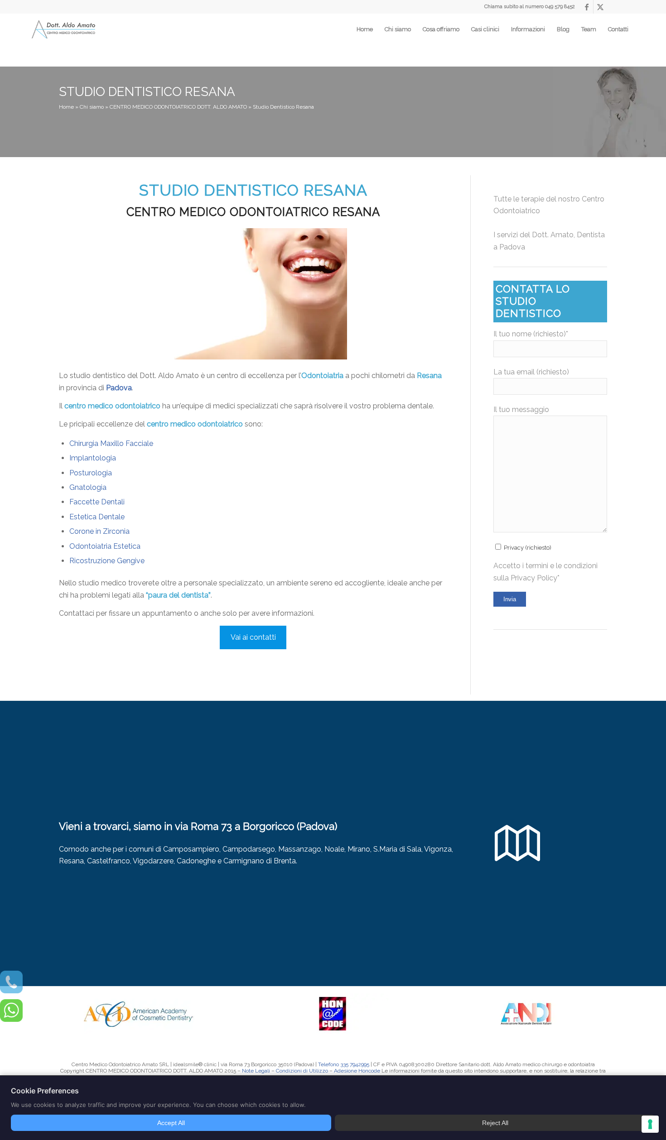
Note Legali (256, 1071)
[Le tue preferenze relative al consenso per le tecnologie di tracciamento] (650, 1124)
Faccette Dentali (97, 502)
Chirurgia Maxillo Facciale (111, 443)
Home (66, 107)
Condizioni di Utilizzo (302, 1071)
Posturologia (90, 473)
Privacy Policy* (535, 578)
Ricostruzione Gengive (107, 560)
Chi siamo (92, 107)
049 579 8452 (560, 7)
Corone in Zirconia (99, 531)
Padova (119, 387)
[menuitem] (365, 29)
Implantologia (92, 458)
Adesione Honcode (357, 1071)
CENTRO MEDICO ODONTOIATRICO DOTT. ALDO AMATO (178, 107)
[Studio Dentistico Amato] (63, 29)
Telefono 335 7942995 (343, 1064)
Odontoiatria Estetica (104, 546)
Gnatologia (87, 487)
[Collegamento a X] (600, 7)
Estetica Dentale (97, 517)
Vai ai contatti (253, 637)
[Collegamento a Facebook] (586, 7)
